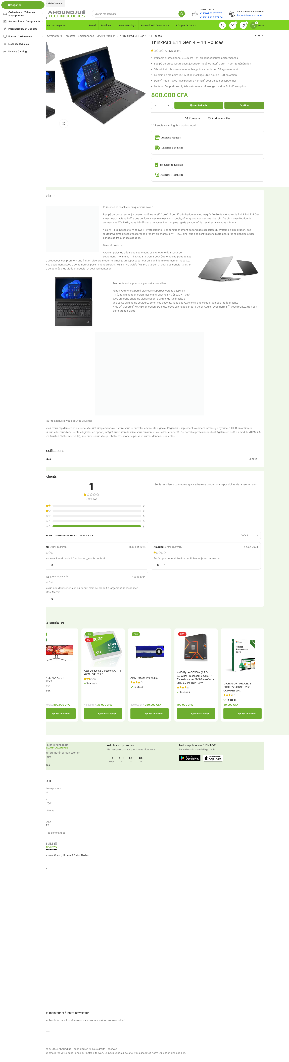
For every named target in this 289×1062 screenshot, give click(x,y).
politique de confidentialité (24, 898)
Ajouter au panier (199, 105)
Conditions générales (21, 910)
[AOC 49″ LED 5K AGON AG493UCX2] (56, 653)
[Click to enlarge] (64, 123)
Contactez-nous (19, 915)
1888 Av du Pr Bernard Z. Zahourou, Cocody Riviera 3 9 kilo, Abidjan (51, 855)
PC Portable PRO (108, 35)
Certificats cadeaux (20, 1003)
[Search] (181, 14)
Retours (14, 904)
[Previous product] (255, 36)
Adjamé (14, 886)
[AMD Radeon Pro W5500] (149, 653)
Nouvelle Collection (20, 945)
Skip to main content (51, 3)
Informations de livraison (23, 981)
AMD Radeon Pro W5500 (144, 677)
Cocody (14, 880)
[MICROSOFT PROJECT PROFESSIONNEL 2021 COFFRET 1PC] (242, 655)
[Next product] (262, 36)
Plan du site (16, 927)
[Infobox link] (207, 13)
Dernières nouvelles (20, 921)
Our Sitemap (17, 962)
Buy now (244, 105)
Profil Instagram (18, 940)
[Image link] (60, 14)
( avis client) (173, 50)
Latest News (17, 957)
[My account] (222, 25)
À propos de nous (19, 975)
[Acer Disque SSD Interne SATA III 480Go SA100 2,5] (103, 649)
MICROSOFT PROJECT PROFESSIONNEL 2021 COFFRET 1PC (237, 687)
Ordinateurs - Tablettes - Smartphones (71, 35)
